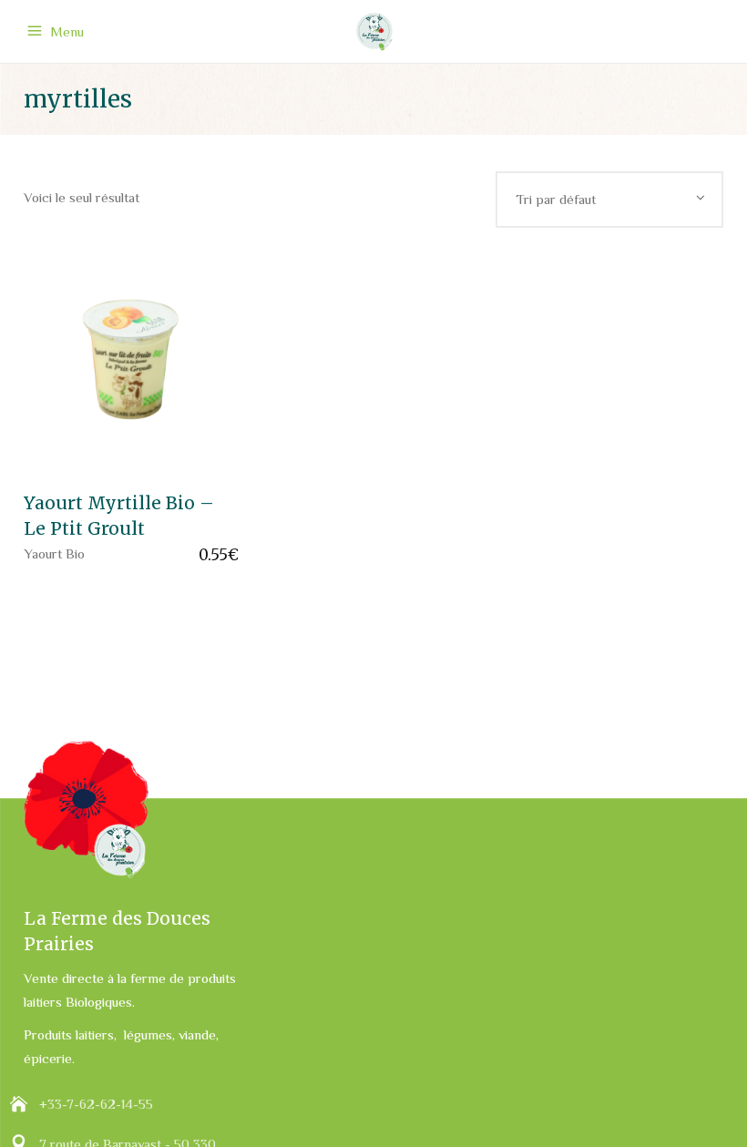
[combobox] (609, 199)
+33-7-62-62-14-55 (96, 1103)
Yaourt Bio (54, 553)
